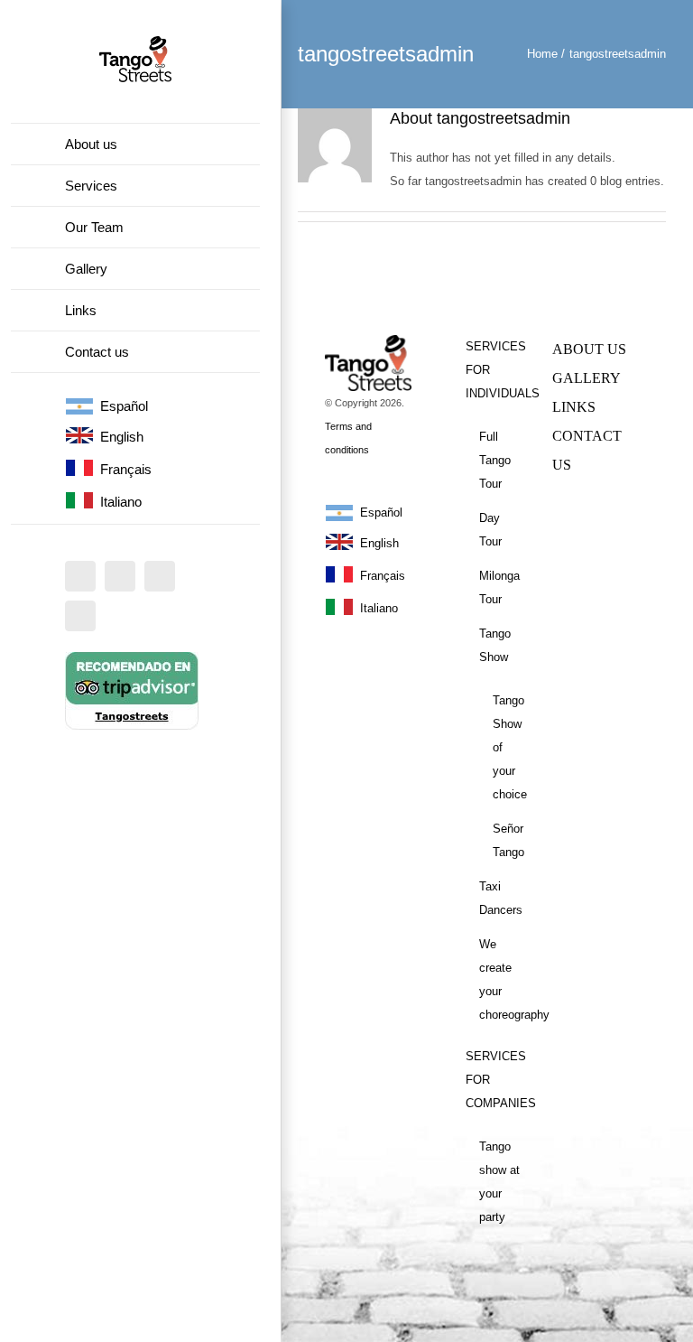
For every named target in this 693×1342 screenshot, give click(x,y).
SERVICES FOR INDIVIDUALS (495, 370)
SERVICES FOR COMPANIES (495, 1079)
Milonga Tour (499, 587)
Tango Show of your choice (509, 747)
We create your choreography (502, 979)
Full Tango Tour (495, 460)
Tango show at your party (499, 1182)
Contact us (587, 450)
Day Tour (490, 529)
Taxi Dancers (500, 898)
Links (574, 407)
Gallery (586, 378)
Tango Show (495, 645)
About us (589, 349)
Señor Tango (508, 840)
